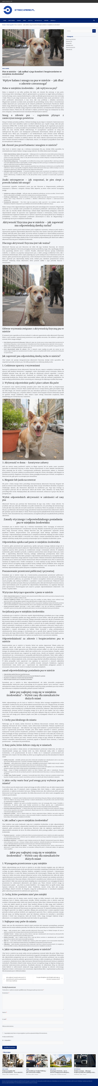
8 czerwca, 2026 (30, 1074)
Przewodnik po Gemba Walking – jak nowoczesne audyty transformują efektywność (36, 1072)
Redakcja (53, 20)
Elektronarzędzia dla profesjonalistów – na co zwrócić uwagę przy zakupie (12, 1072)
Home (4, 20)
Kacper (36, 1074)
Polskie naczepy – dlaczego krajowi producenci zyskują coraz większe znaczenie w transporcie (84, 1072)
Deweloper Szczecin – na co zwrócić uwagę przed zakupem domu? (59, 1072)
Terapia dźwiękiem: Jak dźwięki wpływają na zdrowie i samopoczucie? (48, 978)
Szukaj (94, 31)
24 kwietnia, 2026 (78, 1074)
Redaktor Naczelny (14, 1074)
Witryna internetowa (7, 1026)
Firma (24, 20)
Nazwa (4, 1012)
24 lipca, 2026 (5, 1074)
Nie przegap (6, 1052)
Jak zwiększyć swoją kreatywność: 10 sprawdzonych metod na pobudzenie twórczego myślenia (16, 979)
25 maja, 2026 (53, 1074)
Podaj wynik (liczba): (7, 1036)
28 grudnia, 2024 (6, 77)
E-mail (4, 1019)
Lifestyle (30, 20)
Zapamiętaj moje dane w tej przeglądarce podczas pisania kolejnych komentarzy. (25, 1033)
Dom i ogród (11, 20)
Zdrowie (46, 20)
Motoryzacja (38, 20)
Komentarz (5, 993)
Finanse (19, 20)
